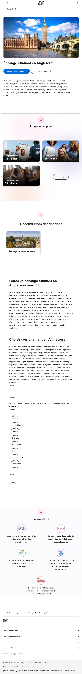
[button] (7, 3)
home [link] (4, 613)
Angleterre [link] (46, 613)
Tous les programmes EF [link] (17, 613)
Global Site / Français (11, 663)
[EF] (41, 3)
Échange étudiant (12, 9)
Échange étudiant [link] (34, 613)
